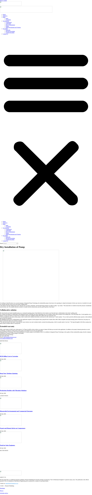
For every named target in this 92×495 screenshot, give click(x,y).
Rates (4, 17)
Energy (1, 457)
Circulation (8, 19)
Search (1, 243)
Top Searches (6, 21)
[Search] (17, 243)
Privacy (1, 490)
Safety (1, 470)
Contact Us (5, 34)
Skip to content (3, 0)
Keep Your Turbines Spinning (9, 373)
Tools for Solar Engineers (7, 445)
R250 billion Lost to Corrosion (9, 356)
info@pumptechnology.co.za (9, 337)
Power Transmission (10, 25)
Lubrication (8, 23)
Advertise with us (4, 493)
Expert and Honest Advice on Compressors (12, 428)
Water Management (4, 462)
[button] (46, 128)
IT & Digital (3, 465)
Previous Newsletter (10, 31)
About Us (5, 15)
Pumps (7, 26)
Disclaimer (2, 488)
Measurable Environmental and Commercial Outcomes (16, 411)
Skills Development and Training (13, 27)
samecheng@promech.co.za (11, 483)
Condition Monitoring (5, 460)
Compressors (9, 22)
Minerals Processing (4, 467)
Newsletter (5, 28)
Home (4, 14)
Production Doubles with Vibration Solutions (13, 390)
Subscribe (8, 30)
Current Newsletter (10, 32)
